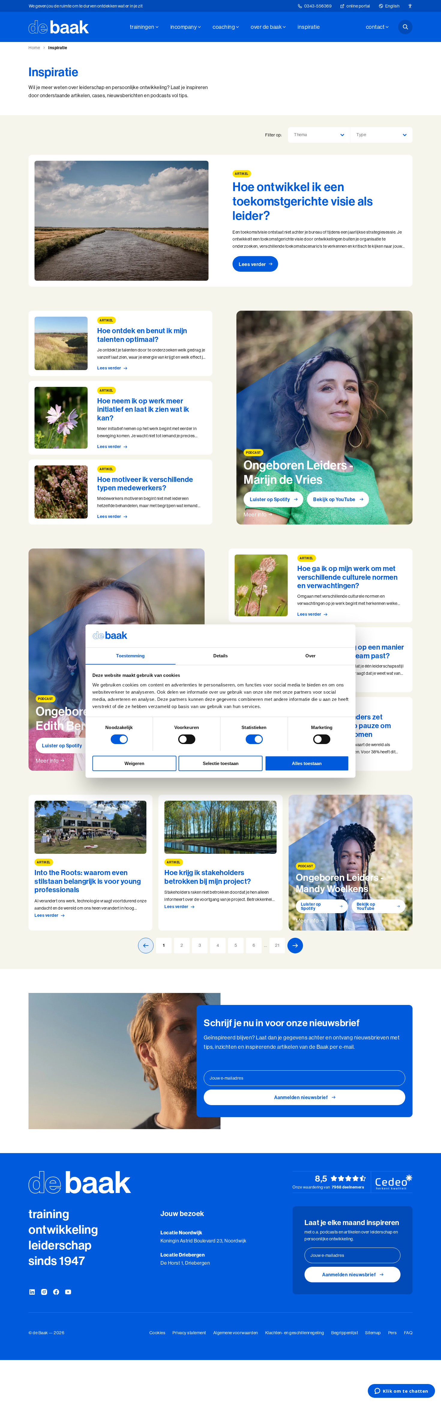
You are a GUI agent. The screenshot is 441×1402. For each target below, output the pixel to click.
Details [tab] (220, 655)
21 (277, 945)
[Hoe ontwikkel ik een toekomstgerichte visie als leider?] (220, 221)
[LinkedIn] (32, 1292)
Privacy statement (189, 1333)
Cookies (157, 1333)
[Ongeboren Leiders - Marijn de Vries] (324, 417)
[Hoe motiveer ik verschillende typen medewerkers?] (120, 492)
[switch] (186, 739)
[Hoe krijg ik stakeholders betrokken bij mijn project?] (220, 863)
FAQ (408, 1333)
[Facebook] (56, 1292)
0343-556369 (318, 6)
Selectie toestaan (220, 763)
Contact (375, 26)
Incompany (183, 26)
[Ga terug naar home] (58, 27)
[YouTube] (68, 1292)
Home (34, 48)
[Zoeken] (405, 27)
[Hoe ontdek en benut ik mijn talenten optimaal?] (120, 343)
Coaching (224, 26)
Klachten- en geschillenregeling (294, 1333)
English (392, 6)
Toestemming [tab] (130, 655)
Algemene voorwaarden (235, 1333)
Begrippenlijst (344, 1333)
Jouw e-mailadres (226, 1078)
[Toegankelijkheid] (410, 6)
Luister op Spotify (270, 499)
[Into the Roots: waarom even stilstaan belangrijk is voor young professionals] (90, 863)
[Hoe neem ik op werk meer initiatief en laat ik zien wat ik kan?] (120, 418)
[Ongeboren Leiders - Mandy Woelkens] (350, 863)
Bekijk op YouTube (334, 499)
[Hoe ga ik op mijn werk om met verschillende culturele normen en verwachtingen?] (320, 585)
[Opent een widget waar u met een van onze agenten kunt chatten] (401, 1391)
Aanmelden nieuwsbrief (301, 1097)
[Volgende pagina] (295, 945)
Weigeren (134, 763)
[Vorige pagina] (146, 945)
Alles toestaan (307, 763)
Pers (392, 1333)
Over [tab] (310, 655)
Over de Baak (266, 26)
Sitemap (373, 1333)
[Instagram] (44, 1292)
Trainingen (142, 26)
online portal (358, 6)
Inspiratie (309, 26)
